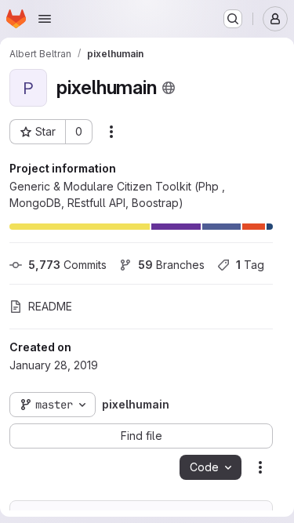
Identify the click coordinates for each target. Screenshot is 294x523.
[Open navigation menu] (44, 18)
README (50, 306)
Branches (171, 264)
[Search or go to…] (232, 18)
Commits (67, 264)
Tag (250, 264)
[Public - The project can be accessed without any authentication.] (168, 88)
